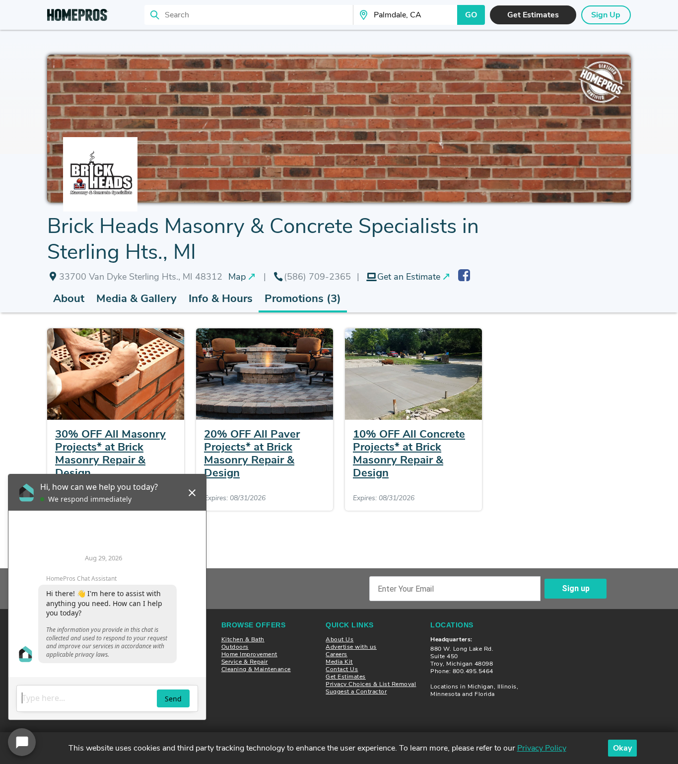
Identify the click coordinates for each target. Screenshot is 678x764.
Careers (336, 654)
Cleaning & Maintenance (256, 669)
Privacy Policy (541, 748)
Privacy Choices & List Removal (371, 684)
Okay (622, 748)
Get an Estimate (408, 277)
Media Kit (339, 662)
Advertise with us (351, 647)
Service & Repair (244, 662)
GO (471, 14)
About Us (339, 639)
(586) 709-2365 (317, 277)
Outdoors (235, 647)
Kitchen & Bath (243, 639)
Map (237, 277)
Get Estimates (346, 677)
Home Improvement (249, 654)
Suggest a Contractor (356, 691)
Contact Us (342, 669)
